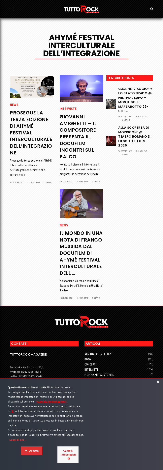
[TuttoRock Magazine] (81, 9)
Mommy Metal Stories (99, 374)
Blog (87, 359)
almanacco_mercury (98, 354)
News (14, 104)
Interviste (68, 108)
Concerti (90, 364)
